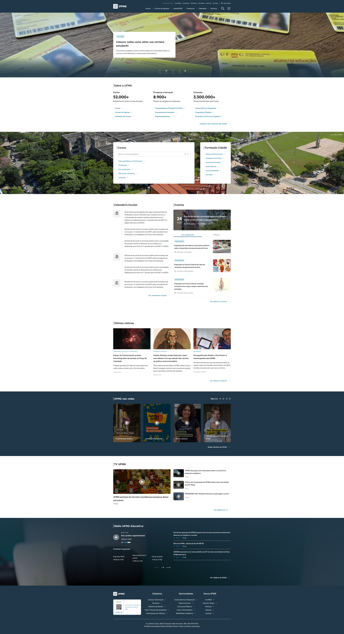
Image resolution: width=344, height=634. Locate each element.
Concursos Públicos (184, 606)
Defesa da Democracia (214, 154)
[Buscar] (185, 154)
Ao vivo (125, 532)
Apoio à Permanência (184, 610)
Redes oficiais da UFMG (217, 447)
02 (166, 71)
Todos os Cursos (185, 603)
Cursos (147, 8)
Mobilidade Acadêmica (184, 613)
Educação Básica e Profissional (130, 161)
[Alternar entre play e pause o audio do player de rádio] (116, 537)
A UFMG (208, 600)
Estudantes (186, 3)
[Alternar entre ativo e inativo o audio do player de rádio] (122, 542)
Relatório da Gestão (155, 606)
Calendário (203, 8)
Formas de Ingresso (162, 8)
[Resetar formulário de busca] (188, 154)
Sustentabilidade (212, 171)
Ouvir (178, 538)
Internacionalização (213, 162)
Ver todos (215, 3)
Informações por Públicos (155, 613)
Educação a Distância (127, 173)
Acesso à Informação (155, 600)
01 (160, 71)
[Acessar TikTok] (223, 398)
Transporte (190, 8)
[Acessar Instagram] (220, 398)
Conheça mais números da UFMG (213, 124)
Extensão (122, 178)
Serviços (214, 8)
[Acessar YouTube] (227, 398)
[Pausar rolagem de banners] (185, 70)
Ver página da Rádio (218, 578)
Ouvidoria (155, 603)
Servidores (194, 3)
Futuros (216, 235)
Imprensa (208, 3)
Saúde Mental (211, 166)
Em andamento (188, 235)
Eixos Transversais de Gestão (155, 610)
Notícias (208, 610)
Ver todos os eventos (218, 301)
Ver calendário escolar (157, 295)
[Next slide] (168, 567)
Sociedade (201, 3)
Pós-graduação (124, 169)
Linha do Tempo (208, 603)
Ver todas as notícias (218, 381)
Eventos (208, 613)
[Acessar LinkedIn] (230, 398)
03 (173, 71)
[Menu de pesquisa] (223, 8)
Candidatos (178, 3)
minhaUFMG (177, 8)
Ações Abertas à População (184, 600)
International (227, 3)
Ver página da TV (221, 510)
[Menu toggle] (229, 8)
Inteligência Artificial (214, 158)
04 (180, 71)
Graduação (123, 165)
